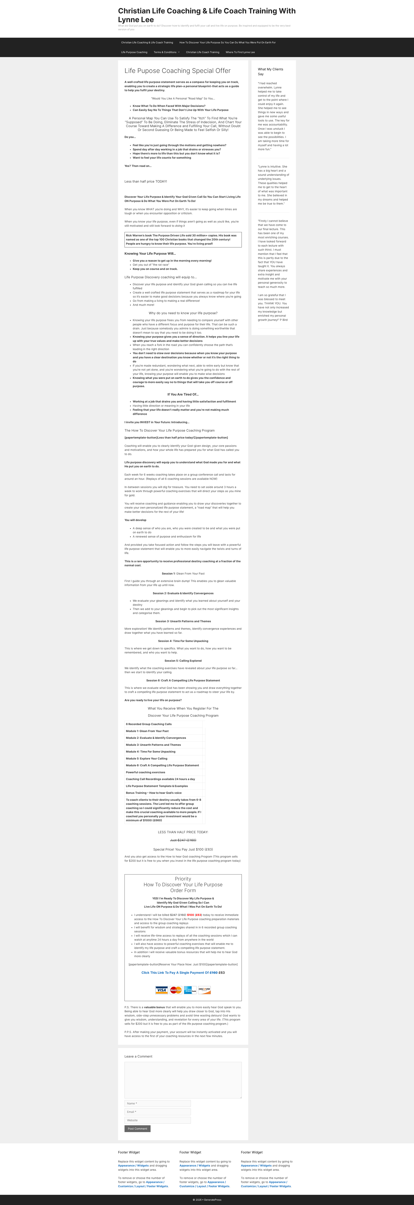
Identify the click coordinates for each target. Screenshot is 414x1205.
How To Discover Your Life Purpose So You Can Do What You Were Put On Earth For (228, 42)
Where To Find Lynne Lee (240, 52)
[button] (179, 52)
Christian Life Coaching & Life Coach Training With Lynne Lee (207, 15)
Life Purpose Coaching (134, 52)
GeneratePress (212, 1199)
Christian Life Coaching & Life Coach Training (147, 42)
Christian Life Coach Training (202, 52)
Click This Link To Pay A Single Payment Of (180, 973)
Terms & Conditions (165, 52)
